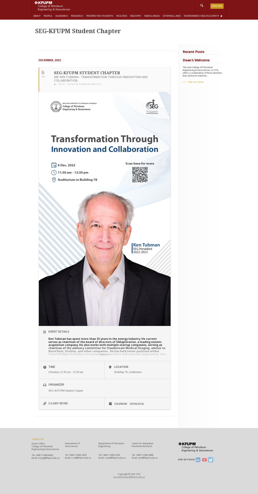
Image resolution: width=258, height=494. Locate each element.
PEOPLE (48, 16)
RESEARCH (77, 16)
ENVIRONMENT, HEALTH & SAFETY (201, 16)
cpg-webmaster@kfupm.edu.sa (129, 476)
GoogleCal (137, 403)
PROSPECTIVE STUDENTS (99, 16)
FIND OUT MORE (196, 82)
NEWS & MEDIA (152, 16)
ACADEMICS (61, 16)
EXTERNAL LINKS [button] (172, 16)
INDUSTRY (135, 16)
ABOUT (37, 16)
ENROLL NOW (217, 6)
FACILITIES (121, 16)
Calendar (120, 403)
